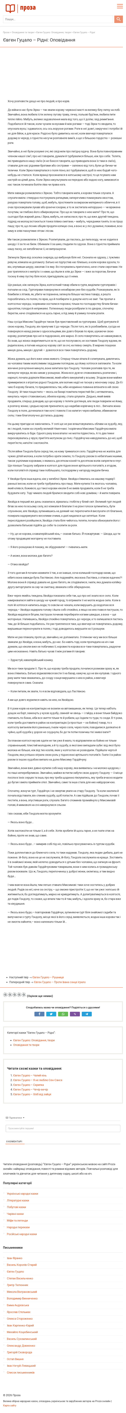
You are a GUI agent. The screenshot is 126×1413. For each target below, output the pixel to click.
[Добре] (19, 994)
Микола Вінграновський (22, 1291)
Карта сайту (9, 1405)
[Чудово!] (24, 994)
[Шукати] (118, 19)
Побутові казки (16, 1207)
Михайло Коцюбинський (22, 1332)
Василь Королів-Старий (22, 1264)
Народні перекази (18, 1227)
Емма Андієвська (18, 1305)
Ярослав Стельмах (18, 1312)
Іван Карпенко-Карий (20, 1325)
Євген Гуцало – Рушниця (48, 977)
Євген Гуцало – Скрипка (28, 1084)
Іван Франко (14, 1258)
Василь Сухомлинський (22, 1338)
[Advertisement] (63, 73)
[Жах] (5, 994)
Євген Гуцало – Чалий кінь (30, 1075)
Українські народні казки (22, 1193)
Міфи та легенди (17, 1220)
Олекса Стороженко (20, 1318)
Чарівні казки (15, 1213)
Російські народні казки (22, 1234)
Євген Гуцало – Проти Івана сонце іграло (60, 982)
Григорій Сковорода (19, 1352)
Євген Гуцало (15, 1271)
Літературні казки (18, 1200)
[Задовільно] (14, 994)
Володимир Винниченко (22, 1298)
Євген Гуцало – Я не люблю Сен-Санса (37, 1080)
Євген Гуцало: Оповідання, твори (34, 1040)
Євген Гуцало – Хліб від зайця (32, 1094)
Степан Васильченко (20, 1278)
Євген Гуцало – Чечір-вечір (30, 1089)
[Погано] (10, 994)
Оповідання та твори (26, 1044)
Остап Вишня (15, 1359)
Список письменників (21, 1372)
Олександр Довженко (21, 1345)
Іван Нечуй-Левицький (21, 1365)
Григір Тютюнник (17, 1285)
